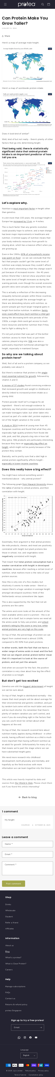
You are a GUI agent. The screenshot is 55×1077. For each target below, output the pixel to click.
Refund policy (30, 1071)
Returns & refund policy (16, 1004)
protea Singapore (13, 1010)
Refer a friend (11, 922)
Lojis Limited (17, 1071)
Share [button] (7, 36)
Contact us (10, 998)
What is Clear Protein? (15, 963)
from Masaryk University (34, 484)
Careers (9, 969)
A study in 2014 (10, 425)
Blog (7, 951)
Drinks (8, 904)
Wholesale (10, 910)
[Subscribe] (41, 1027)
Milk (30, 341)
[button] (5, 4)
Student (9, 916)
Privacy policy (43, 1071)
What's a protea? (13, 957)
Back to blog (29, 797)
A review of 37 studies (13, 385)
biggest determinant (33, 686)
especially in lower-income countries (20, 463)
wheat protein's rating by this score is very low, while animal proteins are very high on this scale (25, 626)
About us (9, 945)
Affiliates (9, 928)
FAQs (7, 992)
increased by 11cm (23, 221)
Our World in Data (24, 783)
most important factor (24, 208)
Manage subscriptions (15, 986)
